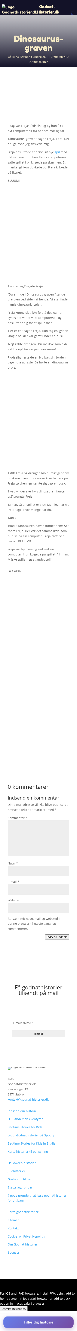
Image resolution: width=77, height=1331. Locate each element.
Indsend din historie (22, 1111)
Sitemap (13, 1220)
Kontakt (13, 1228)
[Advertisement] (38, 235)
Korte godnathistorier (23, 1212)
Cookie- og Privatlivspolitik (26, 1236)
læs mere (18, 634)
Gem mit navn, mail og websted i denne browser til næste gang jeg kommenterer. (34, 924)
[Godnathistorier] (19, 9)
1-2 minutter (56, 56)
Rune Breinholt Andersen (29, 56)
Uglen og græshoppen (30, 763)
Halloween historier (22, 1163)
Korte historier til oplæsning (28, 1151)
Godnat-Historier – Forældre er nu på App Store (37, 628)
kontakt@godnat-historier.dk (28, 1099)
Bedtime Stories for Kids (25, 1127)
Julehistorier (16, 1171)
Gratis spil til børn (21, 1179)
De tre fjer (20, 697)
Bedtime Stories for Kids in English (32, 1143)
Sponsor (13, 1252)
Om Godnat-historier (22, 1244)
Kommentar (17, 818)
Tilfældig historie (38, 1322)
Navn (13, 863)
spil (57, 152)
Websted (14, 900)
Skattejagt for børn (21, 1187)
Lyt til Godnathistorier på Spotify (31, 1135)
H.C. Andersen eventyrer (25, 1119)
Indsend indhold (57, 937)
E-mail (13, 882)
